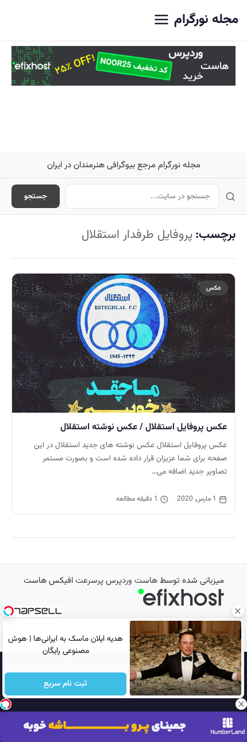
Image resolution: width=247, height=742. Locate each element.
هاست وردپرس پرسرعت (116, 580)
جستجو (35, 196)
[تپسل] (5, 704)
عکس (213, 288)
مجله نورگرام (206, 20)
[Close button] (238, 611)
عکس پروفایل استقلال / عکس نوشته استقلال (143, 427)
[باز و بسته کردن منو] (161, 20)
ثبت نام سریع (65, 684)
